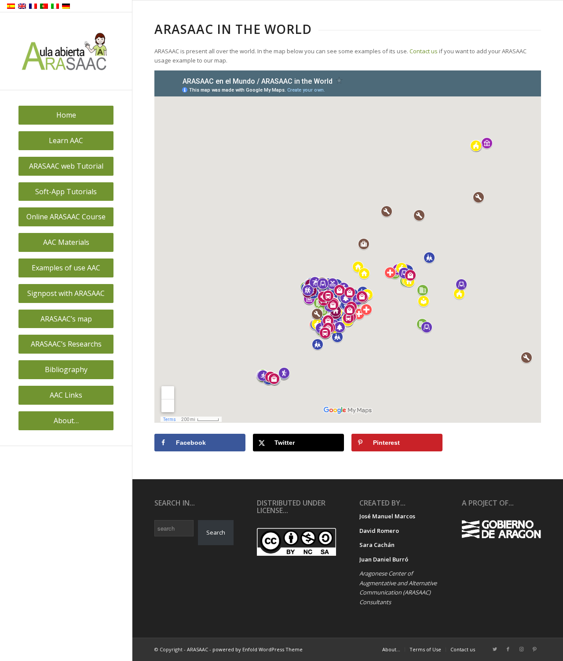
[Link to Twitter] (494, 649)
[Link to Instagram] (521, 649)
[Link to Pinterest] (534, 649)
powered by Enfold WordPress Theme (257, 649)
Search (215, 532)
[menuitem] (66, 115)
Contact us (423, 51)
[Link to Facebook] (508, 649)
